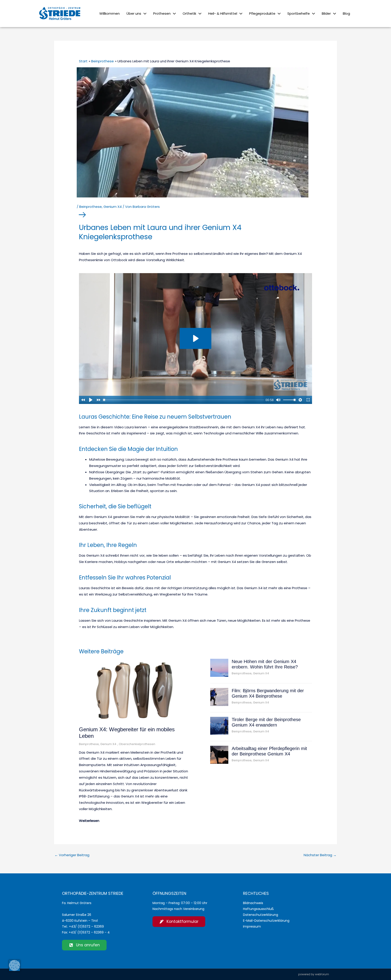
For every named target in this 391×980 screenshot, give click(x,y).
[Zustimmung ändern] (14, 965)
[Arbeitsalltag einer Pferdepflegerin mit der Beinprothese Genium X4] (219, 754)
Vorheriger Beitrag (72, 855)
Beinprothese (90, 206)
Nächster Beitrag (320, 855)
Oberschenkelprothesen (137, 744)
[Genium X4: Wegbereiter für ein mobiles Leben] (135, 690)
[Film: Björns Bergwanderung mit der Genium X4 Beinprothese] (219, 696)
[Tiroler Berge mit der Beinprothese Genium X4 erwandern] (219, 725)
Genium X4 (112, 206)
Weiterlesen (89, 820)
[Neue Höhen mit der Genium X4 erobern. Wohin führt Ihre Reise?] (219, 667)
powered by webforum (313, 974)
